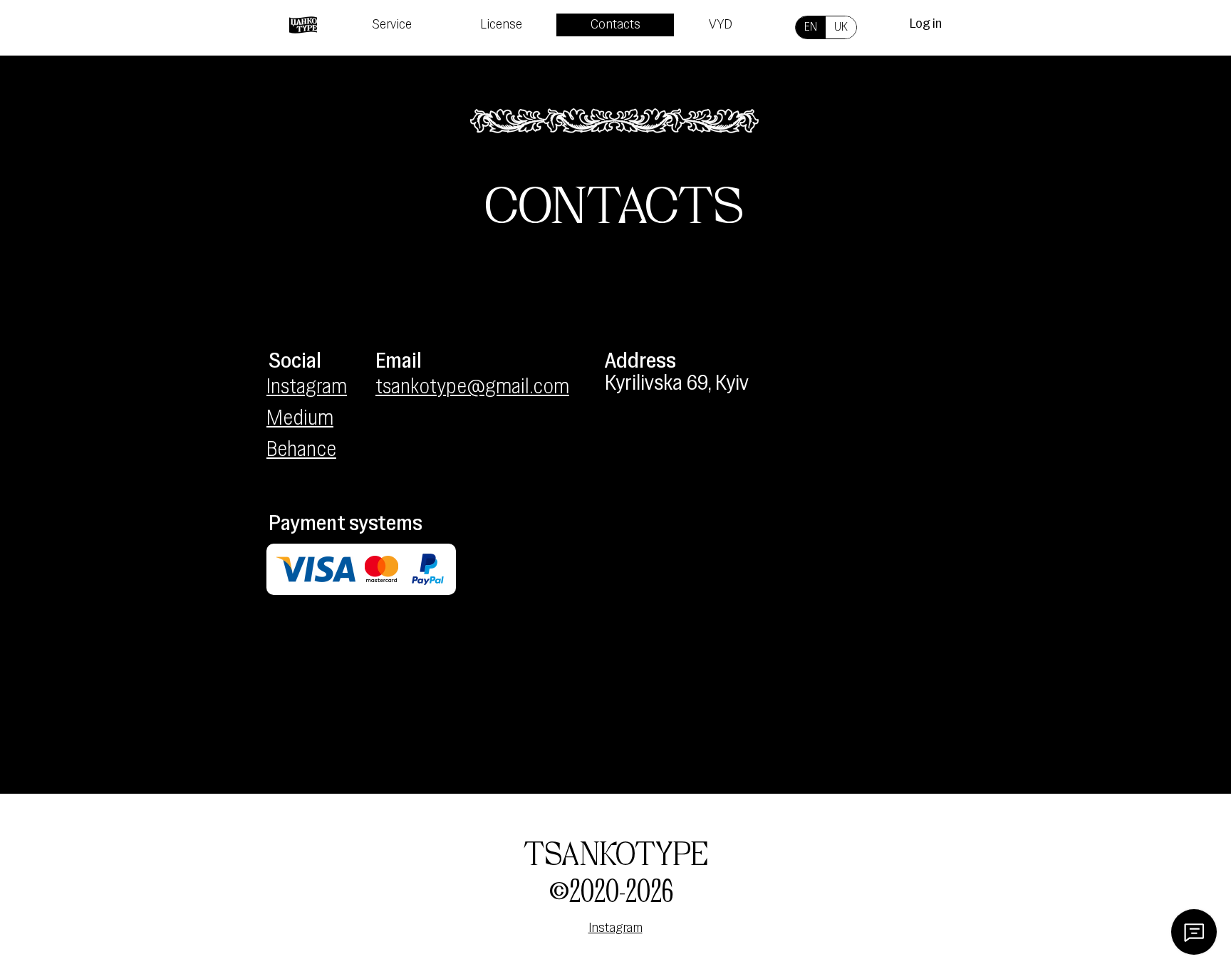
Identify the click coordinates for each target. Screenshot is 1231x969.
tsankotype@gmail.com (472, 387)
